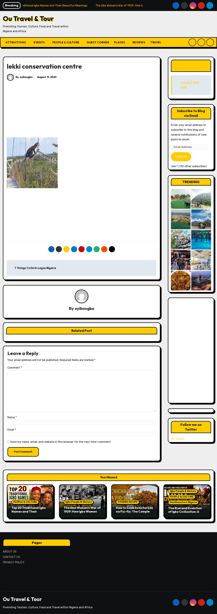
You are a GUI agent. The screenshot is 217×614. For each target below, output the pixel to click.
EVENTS (39, 42)
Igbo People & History (78, 502)
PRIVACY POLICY (13, 562)
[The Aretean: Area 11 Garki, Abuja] (201, 260)
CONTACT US (11, 557)
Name (12, 417)
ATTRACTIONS (16, 42)
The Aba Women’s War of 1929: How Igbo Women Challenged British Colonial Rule (82, 513)
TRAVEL (156, 42)
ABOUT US (10, 551)
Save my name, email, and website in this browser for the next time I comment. (60, 441)
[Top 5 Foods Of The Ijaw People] (181, 280)
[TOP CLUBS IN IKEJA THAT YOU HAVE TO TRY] (181, 240)
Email (11, 429)
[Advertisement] (82, 112)
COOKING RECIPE (128, 502)
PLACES (120, 42)
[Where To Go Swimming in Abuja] (201, 240)
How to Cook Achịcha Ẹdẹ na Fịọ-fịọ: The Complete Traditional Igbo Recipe (134, 511)
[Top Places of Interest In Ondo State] (201, 199)
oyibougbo (26, 77)
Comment (14, 367)
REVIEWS (139, 42)
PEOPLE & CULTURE (66, 42)
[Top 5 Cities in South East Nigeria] (181, 219)
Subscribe (181, 156)
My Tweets (177, 438)
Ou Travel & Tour (28, 18)
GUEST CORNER (98, 42)
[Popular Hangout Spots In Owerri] (181, 260)
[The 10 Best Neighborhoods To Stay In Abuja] (201, 280)
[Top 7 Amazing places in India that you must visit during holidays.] (201, 219)
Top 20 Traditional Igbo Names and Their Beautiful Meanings (29, 511)
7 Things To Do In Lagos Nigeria (35, 268)
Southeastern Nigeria (183, 502)
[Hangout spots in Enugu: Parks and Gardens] (181, 199)
